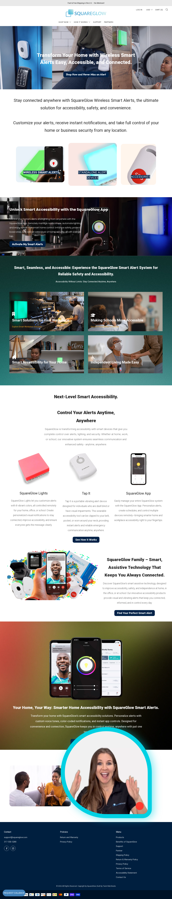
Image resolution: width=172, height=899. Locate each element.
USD (148, 10)
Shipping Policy (122, 855)
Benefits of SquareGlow (126, 842)
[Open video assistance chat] (106, 772)
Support (97, 22)
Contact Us (121, 877)
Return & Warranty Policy (127, 859)
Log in (139, 10)
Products (120, 837)
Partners (108, 22)
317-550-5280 (10, 842)
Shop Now (64, 22)
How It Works (81, 22)
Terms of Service (123, 868)
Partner (119, 850)
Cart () (159, 10)
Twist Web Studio (109, 886)
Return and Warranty (69, 837)
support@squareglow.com (15, 837)
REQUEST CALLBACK (14, 893)
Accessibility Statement (126, 873)
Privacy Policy (66, 842)
